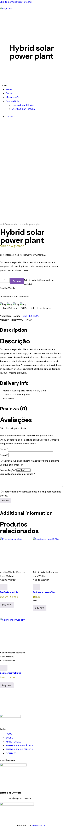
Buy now (17, 281)
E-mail (4, 455)
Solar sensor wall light (10, 672)
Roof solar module (9, 592)
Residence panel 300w (44, 592)
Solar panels (11, 224)
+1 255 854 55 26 (29, 315)
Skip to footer (24, 1)
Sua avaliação (8, 470)
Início (2, 224)
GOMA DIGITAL (39, 825)
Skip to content (8, 1)
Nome (4, 449)
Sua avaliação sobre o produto (17, 473)
